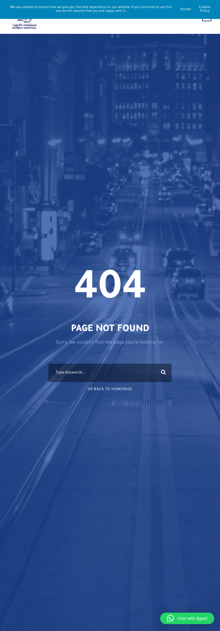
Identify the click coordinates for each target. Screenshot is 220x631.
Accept (185, 9)
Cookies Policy (205, 9)
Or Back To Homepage (110, 389)
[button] (187, 618)
